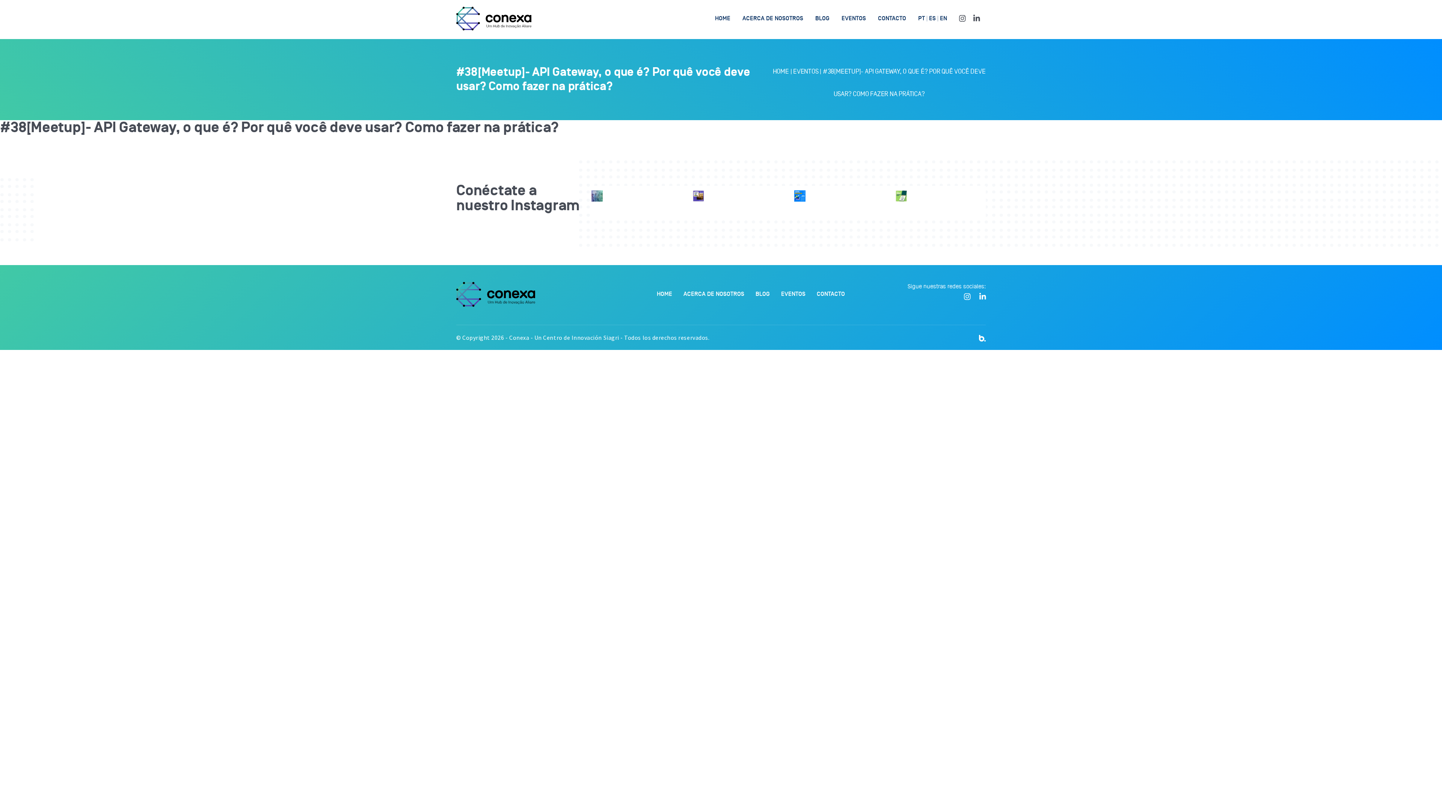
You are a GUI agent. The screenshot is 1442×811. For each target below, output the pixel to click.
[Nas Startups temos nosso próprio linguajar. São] (799, 196)
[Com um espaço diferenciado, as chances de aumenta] (597, 196)
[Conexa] (493, 18)
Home (722, 18)
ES (932, 18)
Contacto (892, 18)
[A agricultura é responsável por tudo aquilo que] (698, 196)
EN (943, 18)
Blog (822, 18)
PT (921, 18)
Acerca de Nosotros (772, 18)
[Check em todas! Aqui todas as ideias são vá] (901, 196)
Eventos (854, 18)
